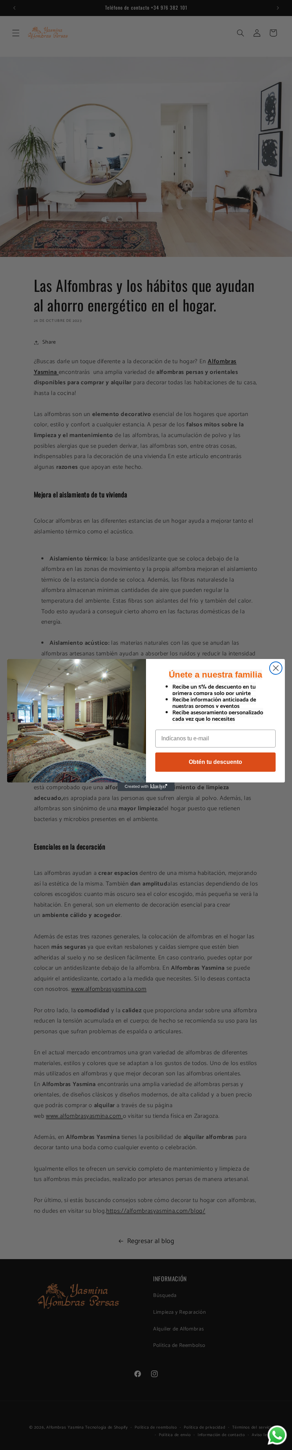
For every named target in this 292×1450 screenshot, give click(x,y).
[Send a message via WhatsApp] (277, 1435)
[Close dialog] (276, 668)
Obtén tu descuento (215, 762)
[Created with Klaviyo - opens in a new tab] (146, 786)
